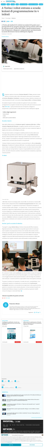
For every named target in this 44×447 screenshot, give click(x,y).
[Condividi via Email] (8, 21)
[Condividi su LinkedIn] (4, 21)
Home (3, 18)
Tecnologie (13, 4)
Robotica (14, 18)
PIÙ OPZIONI (32, 445)
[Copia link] (10, 21)
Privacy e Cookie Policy (20, 424)
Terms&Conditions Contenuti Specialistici (32, 424)
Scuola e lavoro (6, 114)
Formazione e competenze (33, 4)
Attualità (8, 4)
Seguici (17, 421)
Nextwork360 (5, 431)
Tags (10, 424)
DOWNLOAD (18, 342)
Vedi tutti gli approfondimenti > (36, 417)
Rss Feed (13, 424)
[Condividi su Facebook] (2, 21)
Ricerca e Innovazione (23, 4)
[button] (3, 1)
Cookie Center (5, 426)
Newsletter (41, 4)
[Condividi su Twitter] (6, 21)
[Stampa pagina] (12, 21)
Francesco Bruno (5, 36)
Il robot (4, 115)
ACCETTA (11, 445)
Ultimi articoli (3, 4)
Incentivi (17, 4)
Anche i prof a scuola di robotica (9, 117)
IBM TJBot (7, 106)
